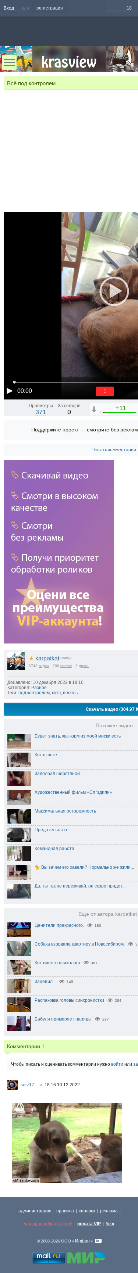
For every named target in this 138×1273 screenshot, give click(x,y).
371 (40, 412)
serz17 (27, 1084)
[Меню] (9, 62)
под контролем (34, 692)
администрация (35, 1210)
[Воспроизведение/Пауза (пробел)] (9, 390)
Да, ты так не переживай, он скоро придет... (80, 886)
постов (66, 666)
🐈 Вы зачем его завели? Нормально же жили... (84, 867)
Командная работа (54, 848)
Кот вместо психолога (57, 962)
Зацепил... (45, 981)
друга (84, 666)
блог (110, 1223)
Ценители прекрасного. (59, 925)
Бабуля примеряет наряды (63, 1019)
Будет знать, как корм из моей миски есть (78, 736)
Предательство (51, 829)
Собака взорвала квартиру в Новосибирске (80, 944)
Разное (39, 687)
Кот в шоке (46, 754)
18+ (130, 8)
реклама (109, 1210)
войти (117, 1064)
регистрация (49, 8)
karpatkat (44, 658)
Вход (9, 8)
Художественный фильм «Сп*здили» (73, 792)
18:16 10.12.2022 (62, 1084)
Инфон (82, 1241)
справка (87, 1210)
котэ (56, 692)
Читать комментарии (114, 449)
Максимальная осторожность (65, 811)
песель (70, 692)
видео (44, 666)
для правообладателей (48, 1223)
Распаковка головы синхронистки (69, 1000)
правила (65, 1210)
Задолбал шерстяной (57, 773)
